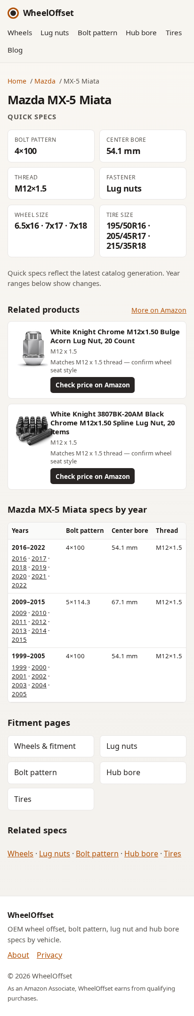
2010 (39, 612)
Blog (15, 49)
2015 (19, 639)
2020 (19, 576)
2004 (39, 685)
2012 (39, 621)
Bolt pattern (97, 32)
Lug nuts (54, 32)
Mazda (45, 81)
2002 (39, 676)
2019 (39, 567)
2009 (19, 612)
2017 (39, 558)
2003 (19, 685)
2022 (19, 585)
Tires (174, 32)
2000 (39, 667)
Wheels (20, 32)
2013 (19, 630)
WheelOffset (48, 12)
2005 (19, 694)
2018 (19, 567)
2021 (39, 576)
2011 (19, 621)
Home (17, 81)
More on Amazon (158, 310)
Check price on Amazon (93, 384)
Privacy (49, 955)
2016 (19, 558)
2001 (19, 676)
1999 (19, 667)
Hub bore (141, 32)
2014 (39, 630)
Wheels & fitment (45, 746)
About (18, 955)
